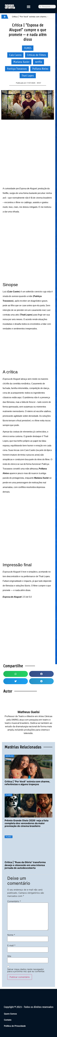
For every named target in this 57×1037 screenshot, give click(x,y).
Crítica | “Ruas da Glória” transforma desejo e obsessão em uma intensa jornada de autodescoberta (25, 865)
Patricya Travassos (17, 68)
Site (9, 956)
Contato (7, 1020)
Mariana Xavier (21, 61)
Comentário (14, 901)
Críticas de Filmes (36, 55)
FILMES (27, 48)
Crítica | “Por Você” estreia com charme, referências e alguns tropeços (27, 783)
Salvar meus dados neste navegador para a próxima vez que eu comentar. (26, 970)
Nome (11, 935)
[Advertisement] (28, 152)
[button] (28, 7)
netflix (38, 61)
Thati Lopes (28, 75)
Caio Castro (15, 55)
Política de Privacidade (15, 1026)
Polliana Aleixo (40, 68)
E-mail (11, 945)
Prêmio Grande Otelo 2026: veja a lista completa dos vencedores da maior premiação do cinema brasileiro (26, 823)
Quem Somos (10, 1014)
